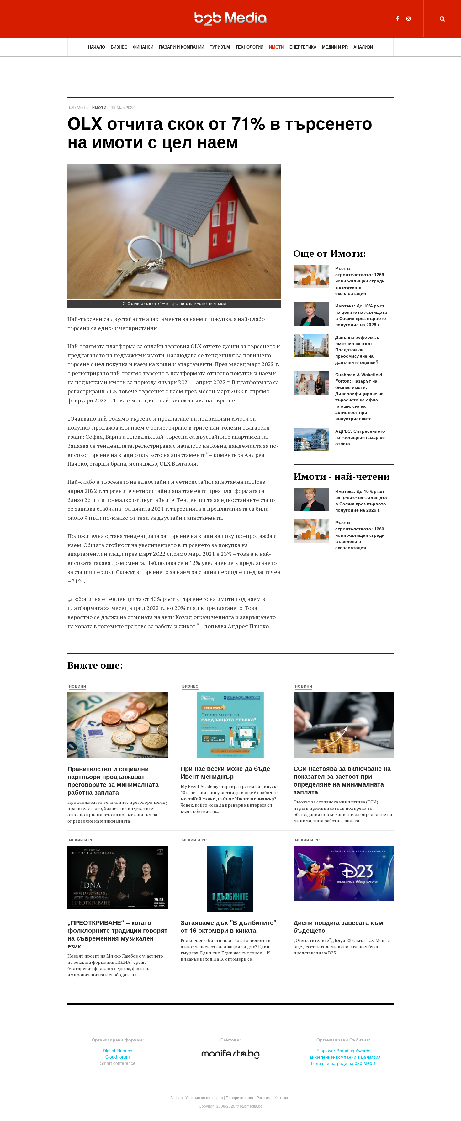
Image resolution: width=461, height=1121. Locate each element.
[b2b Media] (230, 18)
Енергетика (302, 47)
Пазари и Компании (181, 47)
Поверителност (240, 1097)
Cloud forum (117, 1057)
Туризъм (220, 47)
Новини (77, 686)
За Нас (176, 1097)
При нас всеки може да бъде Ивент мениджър (225, 772)
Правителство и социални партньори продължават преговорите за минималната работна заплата (113, 780)
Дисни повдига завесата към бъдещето (338, 926)
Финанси (143, 47)
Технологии (249, 47)
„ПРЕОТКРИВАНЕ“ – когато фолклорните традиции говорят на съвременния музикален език (117, 934)
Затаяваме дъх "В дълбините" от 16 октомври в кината (228, 926)
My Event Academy (199, 786)
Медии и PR (335, 47)
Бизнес (119, 47)
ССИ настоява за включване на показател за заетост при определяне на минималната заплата (342, 780)
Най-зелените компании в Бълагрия (343, 1057)
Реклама (264, 1097)
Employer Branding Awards (343, 1050)
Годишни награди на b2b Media (343, 1063)
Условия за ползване (204, 1097)
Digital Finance (117, 1050)
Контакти (282, 1097)
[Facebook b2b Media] (397, 18)
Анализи (363, 47)
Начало (96, 47)
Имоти (276, 47)
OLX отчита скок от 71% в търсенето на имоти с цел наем (219, 132)
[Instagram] (408, 18)
